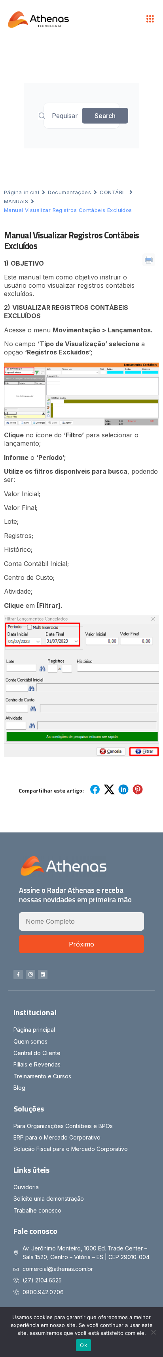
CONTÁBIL (113, 192)
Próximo (81, 944)
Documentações (69, 192)
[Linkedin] (42, 974)
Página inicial (21, 192)
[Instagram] (30, 974)
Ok (83, 1345)
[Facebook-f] (18, 974)
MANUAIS (16, 201)
